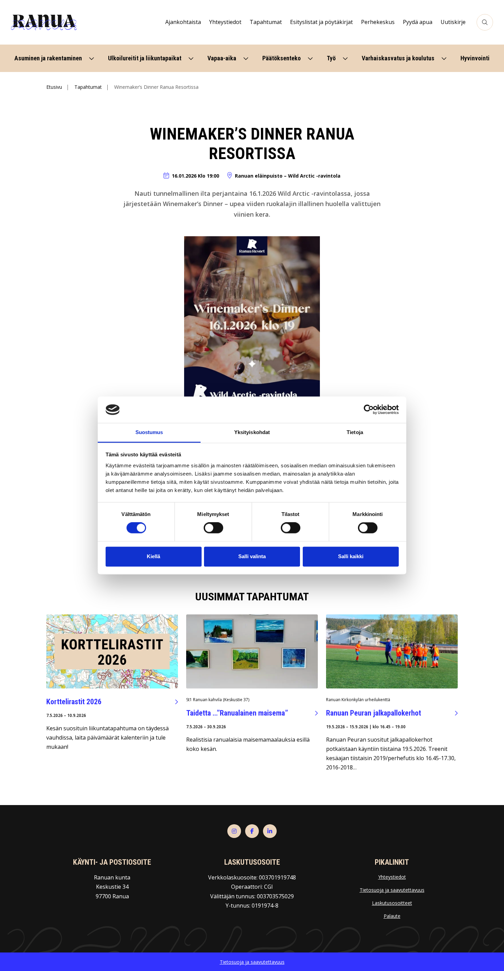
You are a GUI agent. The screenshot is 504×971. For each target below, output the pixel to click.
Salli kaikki (350, 556)
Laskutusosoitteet (392, 903)
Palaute (392, 916)
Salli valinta (252, 556)
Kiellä (153, 556)
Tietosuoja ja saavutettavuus (392, 890)
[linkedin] (270, 831)
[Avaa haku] (485, 22)
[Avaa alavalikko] (91, 58)
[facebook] (252, 831)
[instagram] (234, 831)
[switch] (213, 528)
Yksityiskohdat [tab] (252, 432)
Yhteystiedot (392, 877)
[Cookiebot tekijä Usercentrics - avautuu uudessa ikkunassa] (369, 410)
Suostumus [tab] (149, 432)
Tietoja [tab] (355, 432)
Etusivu (54, 87)
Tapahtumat (88, 87)
